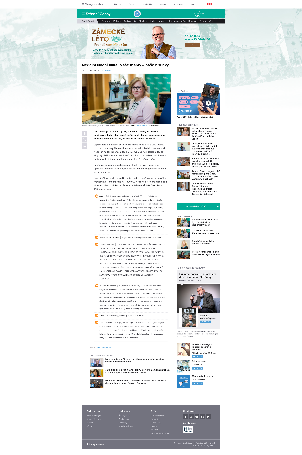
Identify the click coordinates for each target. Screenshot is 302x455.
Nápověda (155, 419)
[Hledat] (217, 4)
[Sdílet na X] (84, 139)
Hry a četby (183, 98)
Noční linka (106, 70)
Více (212, 21)
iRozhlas (117, 4)
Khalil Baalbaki (141, 126)
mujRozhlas (148, 4)
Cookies (177, 443)
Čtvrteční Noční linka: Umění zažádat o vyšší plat (205, 231)
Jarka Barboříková (104, 348)
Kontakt (192, 21)
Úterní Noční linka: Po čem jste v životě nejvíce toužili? (206, 253)
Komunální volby (94, 419)
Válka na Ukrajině (94, 416)
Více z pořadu (185, 216)
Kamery (197, 16)
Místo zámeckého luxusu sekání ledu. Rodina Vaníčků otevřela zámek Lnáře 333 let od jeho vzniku (205, 133)
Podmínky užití (201, 443)
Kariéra (154, 426)
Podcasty (123, 423)
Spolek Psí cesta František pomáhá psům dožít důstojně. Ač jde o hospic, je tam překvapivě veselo (205, 162)
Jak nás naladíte (177, 21)
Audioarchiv (199, 14)
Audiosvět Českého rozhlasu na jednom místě (195, 117)
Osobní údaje (188, 443)
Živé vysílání (184, 106)
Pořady (117, 21)
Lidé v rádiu (156, 423)
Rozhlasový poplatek (160, 433)
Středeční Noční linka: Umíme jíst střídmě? (203, 242)
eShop (89, 426)
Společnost (88, 21)
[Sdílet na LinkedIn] (84, 146)
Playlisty (143, 21)
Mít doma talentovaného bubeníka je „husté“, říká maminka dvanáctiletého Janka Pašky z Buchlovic (135, 381)
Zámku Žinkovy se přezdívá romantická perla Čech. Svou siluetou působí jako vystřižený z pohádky (206, 175)
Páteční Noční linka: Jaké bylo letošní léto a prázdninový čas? (205, 222)
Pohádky (182, 102)
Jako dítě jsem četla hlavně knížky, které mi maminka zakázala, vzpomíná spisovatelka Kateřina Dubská (137, 371)
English (212, 443)
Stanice (163, 4)
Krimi (194, 98)
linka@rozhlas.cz (154, 185)
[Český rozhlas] (92, 4)
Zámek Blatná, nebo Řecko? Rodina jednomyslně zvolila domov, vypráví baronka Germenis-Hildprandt (204, 188)
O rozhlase (178, 4)
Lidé (152, 21)
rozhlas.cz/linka (109, 185)
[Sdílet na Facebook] (84, 133)
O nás (203, 21)
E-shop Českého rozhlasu (191, 268)
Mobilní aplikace (126, 426)
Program (132, 4)
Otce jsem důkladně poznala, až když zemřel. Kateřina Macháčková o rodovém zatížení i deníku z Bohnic (204, 148)
